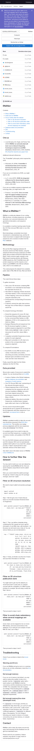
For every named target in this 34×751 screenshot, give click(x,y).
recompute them (14, 412)
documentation (19, 26)
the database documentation (16, 379)
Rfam (4, 240)
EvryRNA (26, 374)
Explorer (8, 2)
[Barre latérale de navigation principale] (2, 6)
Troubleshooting (10, 131)
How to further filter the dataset (14, 117)
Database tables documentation (14, 127)
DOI (6, 152)
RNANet (30, 31)
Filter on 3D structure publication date (18, 121)
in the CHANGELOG (8, 452)
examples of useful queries (13, 381)
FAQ (6, 129)
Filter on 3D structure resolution (17, 119)
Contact (7, 133)
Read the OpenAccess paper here (18, 152)
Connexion (29, 2)
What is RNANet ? (10, 113)
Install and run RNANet (11, 115)
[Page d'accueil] (2, 2)
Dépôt (21, 6)
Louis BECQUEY (8, 6)
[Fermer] (32, 11)
